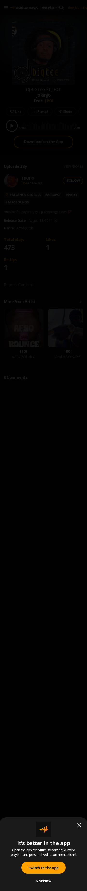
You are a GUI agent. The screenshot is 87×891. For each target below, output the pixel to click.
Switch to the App (43, 867)
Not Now (43, 880)
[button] (43, 445)
